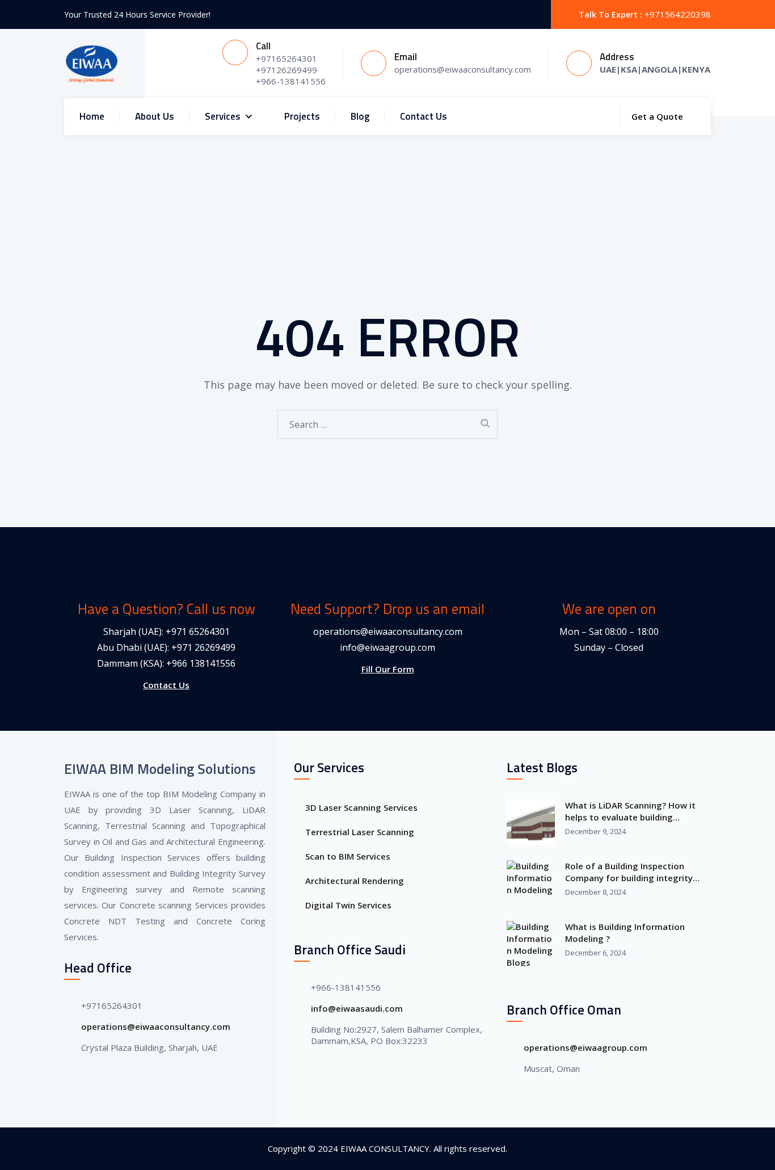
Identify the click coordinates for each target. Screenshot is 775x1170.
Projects (302, 116)
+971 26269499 (203, 647)
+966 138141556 (200, 663)
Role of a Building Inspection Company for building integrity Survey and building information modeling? (631, 872)
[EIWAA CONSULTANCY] (91, 63)
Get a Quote (657, 116)
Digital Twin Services (348, 905)
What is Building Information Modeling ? (625, 932)
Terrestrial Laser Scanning (359, 831)
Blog (360, 116)
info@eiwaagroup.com (387, 647)
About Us (154, 116)
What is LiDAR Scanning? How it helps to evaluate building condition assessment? (630, 811)
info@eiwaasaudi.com (357, 1008)
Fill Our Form (387, 669)
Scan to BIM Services (347, 856)
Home (91, 116)
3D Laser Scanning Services (361, 807)
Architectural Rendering (354, 880)
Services (223, 116)
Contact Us (423, 116)
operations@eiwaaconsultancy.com (387, 631)
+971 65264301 (198, 631)
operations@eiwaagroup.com (585, 1047)
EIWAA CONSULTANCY (384, 1148)
